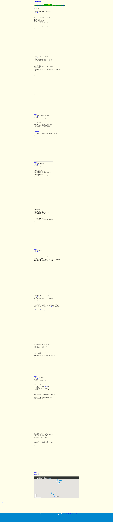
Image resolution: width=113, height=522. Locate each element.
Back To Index (36, 474)
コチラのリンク (50, 306)
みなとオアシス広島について (39, 513)
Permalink (35, 114)
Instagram (46, 386)
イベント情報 (36, 12)
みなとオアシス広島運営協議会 (43, 517)
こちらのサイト (39, 26)
